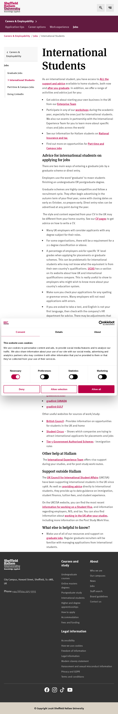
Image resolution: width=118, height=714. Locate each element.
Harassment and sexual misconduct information (86, 666)
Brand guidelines (99, 596)
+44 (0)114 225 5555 (24, 591)
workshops (82, 110)
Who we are (96, 570)
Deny (21, 389)
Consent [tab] (20, 332)
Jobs (75, 27)
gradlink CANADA (56, 401)
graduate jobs (54, 538)
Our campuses (97, 575)
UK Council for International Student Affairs (72, 477)
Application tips (14, 27)
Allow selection (59, 389)
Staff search (96, 591)
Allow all (96, 389)
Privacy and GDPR (70, 671)
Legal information (70, 656)
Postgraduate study (71, 592)
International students (73, 597)
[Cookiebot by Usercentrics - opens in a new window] (101, 323)
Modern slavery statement (75, 661)
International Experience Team (65, 459)
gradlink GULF (54, 406)
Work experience (59, 27)
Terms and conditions (72, 676)
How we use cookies (72, 645)
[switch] (44, 376)
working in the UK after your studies (86, 515)
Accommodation (70, 617)
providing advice (72, 486)
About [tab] (97, 332)
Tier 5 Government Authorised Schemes (70, 441)
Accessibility (68, 640)
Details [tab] (59, 332)
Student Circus (55, 431)
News (93, 580)
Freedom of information (73, 650)
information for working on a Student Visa (67, 507)
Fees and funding (70, 622)
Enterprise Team (66, 104)
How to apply (68, 612)
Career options (37, 27)
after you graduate (58, 88)
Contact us (95, 601)
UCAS (91, 268)
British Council (55, 421)
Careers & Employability (19, 21)
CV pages (100, 218)
